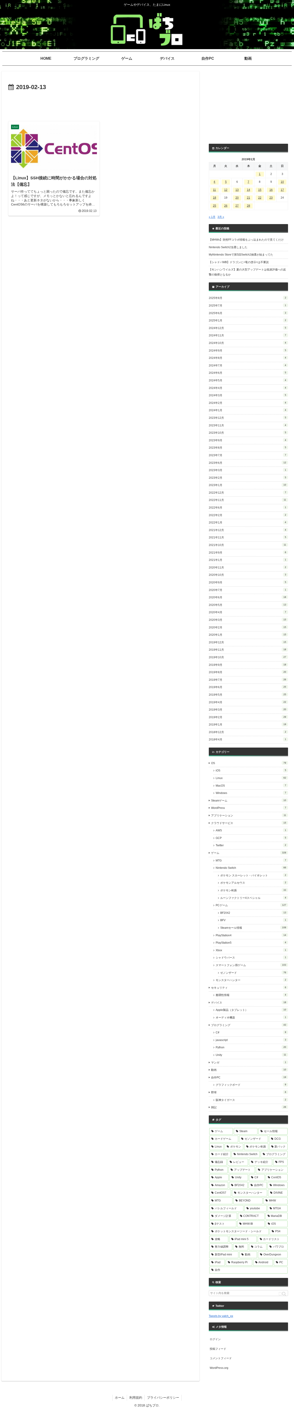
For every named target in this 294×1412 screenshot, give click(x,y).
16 (271, 189)
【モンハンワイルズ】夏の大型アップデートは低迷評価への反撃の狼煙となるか (247, 272)
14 (248, 189)
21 (248, 197)
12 (225, 189)
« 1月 (212, 217)
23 (271, 197)
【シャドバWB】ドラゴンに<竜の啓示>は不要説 (239, 262)
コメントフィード (221, 1358)
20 (237, 197)
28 (248, 205)
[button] (282, 1293)
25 (214, 205)
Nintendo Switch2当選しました (228, 247)
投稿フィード (218, 1348)
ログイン (215, 1339)
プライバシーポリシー (163, 1397)
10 (282, 181)
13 (237, 189)
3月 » (221, 217)
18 (214, 197)
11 (214, 189)
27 (237, 205)
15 (259, 189)
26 (225, 205)
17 (282, 189)
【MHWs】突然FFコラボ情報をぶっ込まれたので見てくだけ (246, 239)
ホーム (119, 1397)
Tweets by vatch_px (221, 1316)
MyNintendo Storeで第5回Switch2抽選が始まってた (241, 254)
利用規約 (135, 1397)
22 (259, 197)
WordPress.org (219, 1368)
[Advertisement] (100, 105)
